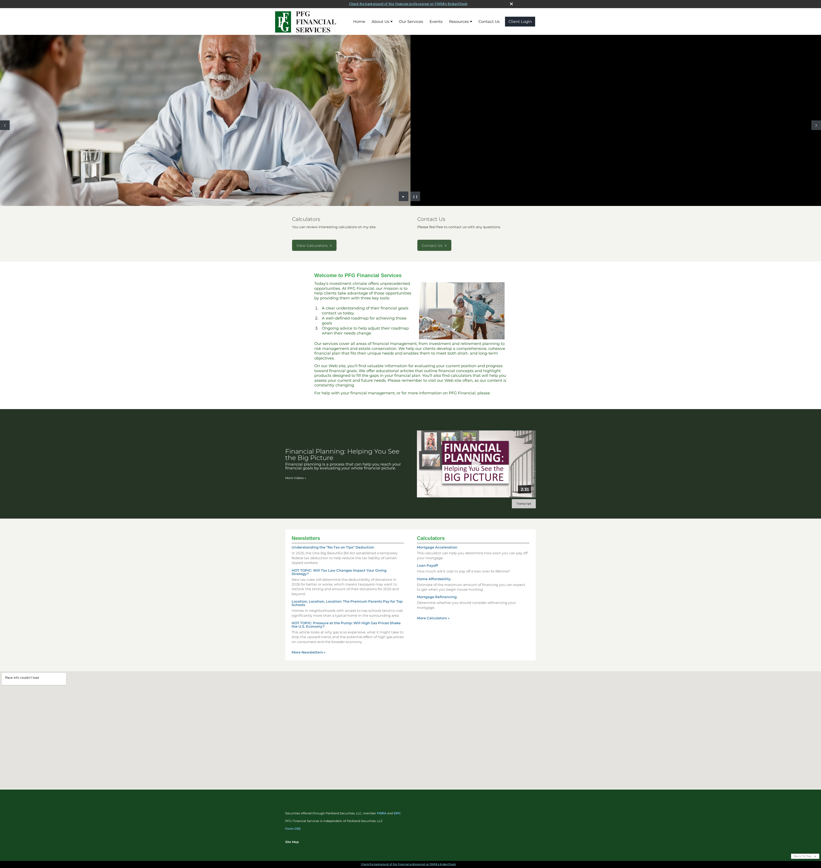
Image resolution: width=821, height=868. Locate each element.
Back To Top (803, 856)
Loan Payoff (427, 565)
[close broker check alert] (511, 4)
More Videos (295, 477)
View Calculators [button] (312, 246)
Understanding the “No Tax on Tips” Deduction (333, 547)
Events (436, 21)
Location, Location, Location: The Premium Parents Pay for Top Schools (347, 603)
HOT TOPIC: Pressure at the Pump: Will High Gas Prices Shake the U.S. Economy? (346, 624)
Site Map (292, 842)
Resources (459, 21)
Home (359, 21)
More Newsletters (309, 652)
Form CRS (293, 829)
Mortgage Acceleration (437, 547)
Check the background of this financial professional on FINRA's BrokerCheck (408, 4)
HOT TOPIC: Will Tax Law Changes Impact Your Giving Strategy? (339, 572)
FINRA (381, 813)
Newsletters (306, 538)
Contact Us (489, 21)
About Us (380, 21)
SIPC (397, 813)
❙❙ (415, 196)
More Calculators (433, 618)
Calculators (431, 538)
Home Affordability (434, 579)
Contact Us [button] (432, 246)
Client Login (520, 21)
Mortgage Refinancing (437, 597)
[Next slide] (816, 125)
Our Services (411, 21)
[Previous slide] (5, 125)
